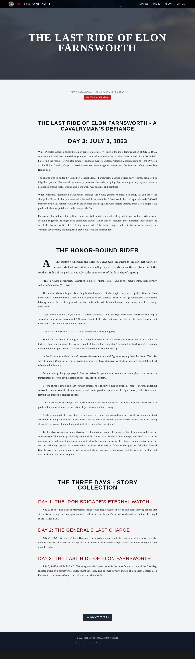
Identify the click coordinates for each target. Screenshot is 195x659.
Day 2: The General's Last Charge (84, 530)
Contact (182, 4)
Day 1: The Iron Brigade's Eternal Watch (93, 501)
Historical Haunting (97, 97)
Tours (156, 4)
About (168, 4)
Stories (144, 4)
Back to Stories (99, 617)
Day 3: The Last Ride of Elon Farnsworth (94, 558)
